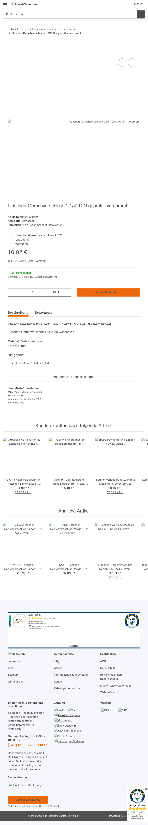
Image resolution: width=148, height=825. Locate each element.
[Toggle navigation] (5, 3)
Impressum (14, 661)
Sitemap (13, 674)
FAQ (56, 661)
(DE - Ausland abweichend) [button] (43, 277)
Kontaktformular (25, 760)
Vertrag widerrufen (28, 799)
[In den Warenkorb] (11, 53)
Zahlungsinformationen (68, 688)
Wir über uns (15, 681)
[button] (113, 4)
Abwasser (28, 220)
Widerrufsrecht (109, 692)
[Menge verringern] (12, 292)
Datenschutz (107, 667)
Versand (41, 260)
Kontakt (58, 681)
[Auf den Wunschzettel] (132, 62)
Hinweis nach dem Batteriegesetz (111, 676)
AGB (103, 661)
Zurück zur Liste (20, 29)
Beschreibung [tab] (18, 312)
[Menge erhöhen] (66, 292)
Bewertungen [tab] (44, 312)
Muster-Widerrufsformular (116, 685)
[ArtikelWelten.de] (24, 4)
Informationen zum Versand (71, 674)
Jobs (10, 667)
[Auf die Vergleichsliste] (122, 62)
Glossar (58, 667)
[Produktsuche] (141, 14)
